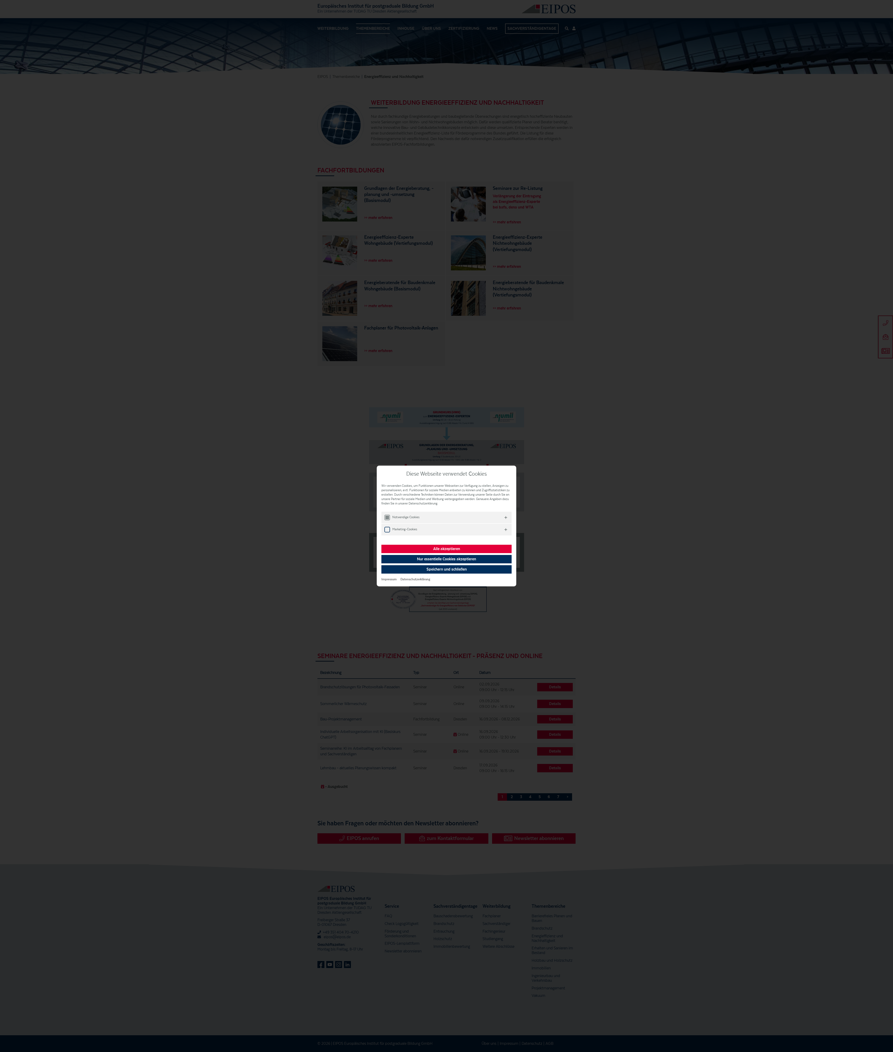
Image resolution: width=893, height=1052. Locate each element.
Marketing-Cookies (404, 529)
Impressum (389, 579)
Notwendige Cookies (406, 517)
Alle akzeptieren (446, 549)
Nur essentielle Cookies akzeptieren (446, 559)
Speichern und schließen (447, 569)
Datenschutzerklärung (415, 579)
